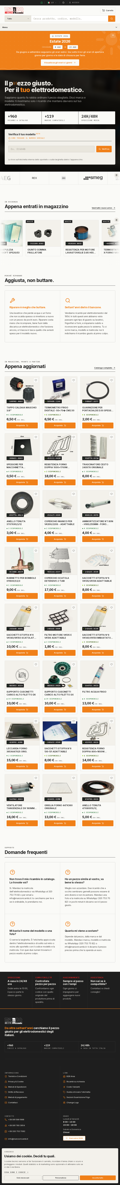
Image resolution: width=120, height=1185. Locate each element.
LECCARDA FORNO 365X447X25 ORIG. (17, 750)
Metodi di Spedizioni (17, 1087)
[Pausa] (116, 175)
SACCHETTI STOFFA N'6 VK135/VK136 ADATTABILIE (97, 579)
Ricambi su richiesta (76, 1081)
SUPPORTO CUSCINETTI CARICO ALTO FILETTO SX (59, 693)
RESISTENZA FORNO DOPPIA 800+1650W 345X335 (93, 751)
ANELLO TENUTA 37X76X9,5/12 (16, 523)
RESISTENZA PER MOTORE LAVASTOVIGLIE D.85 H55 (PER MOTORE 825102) (98, 252)
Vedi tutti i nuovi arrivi (102, 208)
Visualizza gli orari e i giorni (58, 62)
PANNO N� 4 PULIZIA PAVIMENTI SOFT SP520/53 (23, 251)
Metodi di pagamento (17, 1097)
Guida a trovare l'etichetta (78, 1092)
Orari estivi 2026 (76, 1138)
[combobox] (69, 19)
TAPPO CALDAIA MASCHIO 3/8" (21, 409)
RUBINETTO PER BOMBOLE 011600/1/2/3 (21, 579)
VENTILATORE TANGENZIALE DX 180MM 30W (21, 808)
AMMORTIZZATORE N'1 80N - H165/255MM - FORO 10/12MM (97, 524)
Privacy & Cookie (16, 1081)
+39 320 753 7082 (16, 1131)
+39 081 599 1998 (16, 1119)
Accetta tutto (97, 1178)
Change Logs (73, 1102)
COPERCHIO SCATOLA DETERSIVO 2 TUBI (56, 579)
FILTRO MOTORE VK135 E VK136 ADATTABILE (58, 636)
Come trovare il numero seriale (28, 138)
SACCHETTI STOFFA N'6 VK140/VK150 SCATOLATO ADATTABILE (21, 637)
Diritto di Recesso (16, 1092)
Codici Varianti (73, 1087)
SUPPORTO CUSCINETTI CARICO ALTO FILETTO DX (21, 693)
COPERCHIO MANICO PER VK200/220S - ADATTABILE (59, 523)
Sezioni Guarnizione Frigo (78, 1097)
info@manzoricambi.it (18, 1139)
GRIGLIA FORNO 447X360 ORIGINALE (58, 807)
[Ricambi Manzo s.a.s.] (13, 1021)
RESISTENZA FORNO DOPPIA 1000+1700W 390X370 (56, 467)
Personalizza (60, 1178)
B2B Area (71, 1076)
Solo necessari (23, 1178)
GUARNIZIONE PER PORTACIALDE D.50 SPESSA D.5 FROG (97, 410)
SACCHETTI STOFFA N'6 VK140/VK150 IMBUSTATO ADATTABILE (96, 637)
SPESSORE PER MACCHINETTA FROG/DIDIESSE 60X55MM (21, 467)
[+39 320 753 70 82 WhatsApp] (42, 3)
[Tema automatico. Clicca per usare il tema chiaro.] (63, 2)
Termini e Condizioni (17, 1076)
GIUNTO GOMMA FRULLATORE (55, 251)
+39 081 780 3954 (16, 1125)
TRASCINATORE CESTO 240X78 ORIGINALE (95, 466)
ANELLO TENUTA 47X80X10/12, (91, 807)
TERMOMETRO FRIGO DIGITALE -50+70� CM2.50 (59, 409)
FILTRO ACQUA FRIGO (94, 691)
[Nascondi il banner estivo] (113, 35)
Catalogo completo (103, 368)
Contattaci (13, 1102)
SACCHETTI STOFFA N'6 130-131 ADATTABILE (58, 750)
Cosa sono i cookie (15, 1172)
